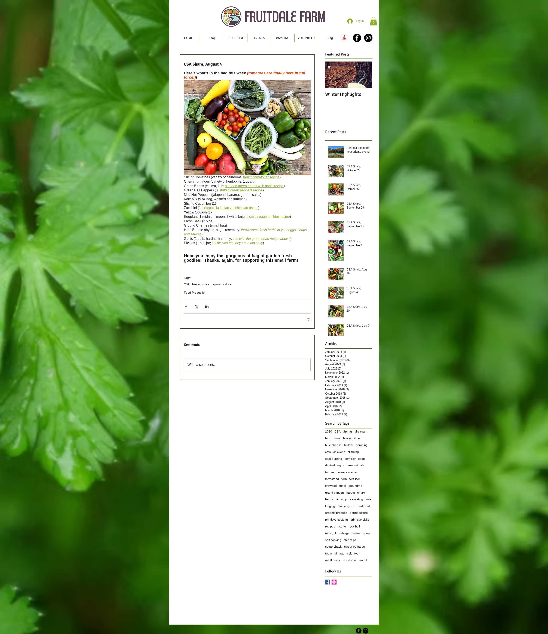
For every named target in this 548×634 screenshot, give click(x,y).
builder (348, 445)
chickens (339, 452)
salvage (344, 533)
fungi (342, 485)
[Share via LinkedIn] (207, 306)
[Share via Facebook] (186, 306)
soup (366, 533)
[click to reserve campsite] (344, 38)
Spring (347, 431)
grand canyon (334, 492)
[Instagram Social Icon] (334, 582)
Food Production (195, 292)
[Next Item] (365, 74)
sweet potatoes (354, 546)
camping (362, 445)
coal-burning (333, 458)
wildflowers (332, 560)
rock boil (354, 526)
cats (328, 452)
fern (344, 479)
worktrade (349, 560)
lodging (330, 506)
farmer (329, 472)
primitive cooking (336, 519)
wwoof (363, 560)
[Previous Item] (332, 74)
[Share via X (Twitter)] (196, 306)
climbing (353, 452)
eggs (340, 465)
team (328, 553)
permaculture (359, 512)
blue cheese (333, 445)
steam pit (350, 540)
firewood (331, 485)
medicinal (363, 506)
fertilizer (354, 479)
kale (368, 499)
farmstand (332, 479)
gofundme (355, 485)
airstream (360, 431)
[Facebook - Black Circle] (357, 38)
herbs (329, 499)
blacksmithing (352, 438)
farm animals (355, 465)
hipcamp (341, 499)
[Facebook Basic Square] (327, 582)
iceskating (356, 499)
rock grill (331, 533)
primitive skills (359, 519)
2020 (328, 431)
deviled (330, 465)
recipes (330, 526)
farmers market (347, 472)
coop (361, 458)
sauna (356, 533)
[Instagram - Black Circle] (368, 38)
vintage (339, 553)
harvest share (200, 284)
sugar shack (333, 546)
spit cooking (333, 540)
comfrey (350, 458)
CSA (187, 284)
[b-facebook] (359, 631)
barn (328, 438)
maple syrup (346, 506)
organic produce (221, 284)
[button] (373, 21)
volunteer (353, 553)
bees (337, 438)
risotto (342, 526)
